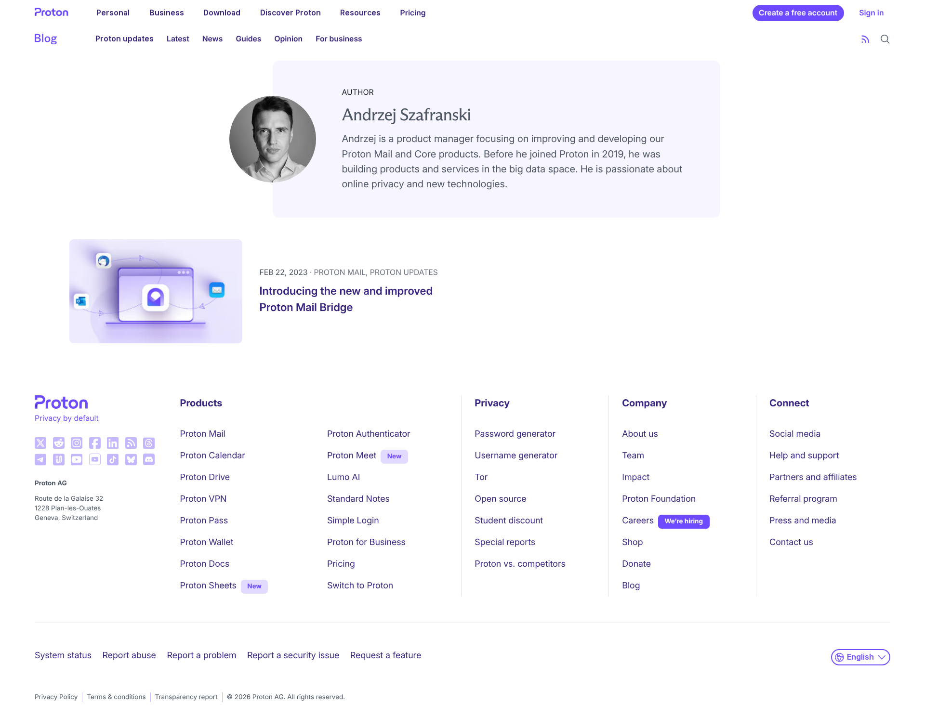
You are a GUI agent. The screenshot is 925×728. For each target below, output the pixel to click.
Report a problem (201, 655)
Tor (481, 477)
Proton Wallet (207, 542)
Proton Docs (205, 564)
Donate (636, 564)
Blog (631, 586)
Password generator (515, 434)
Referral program (803, 499)
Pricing (413, 12)
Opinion (288, 38)
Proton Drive (205, 477)
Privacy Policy (56, 697)
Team (633, 456)
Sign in (871, 12)
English (860, 657)
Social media (794, 434)
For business (339, 38)
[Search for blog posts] (885, 39)
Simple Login (353, 521)
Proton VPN (203, 499)
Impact (635, 477)
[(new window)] (40, 443)
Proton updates (124, 38)
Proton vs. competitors (520, 564)
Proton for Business (366, 542)
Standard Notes (358, 499)
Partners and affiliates (813, 477)
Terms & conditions (116, 697)
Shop (632, 542)
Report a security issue (293, 655)
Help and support (804, 456)
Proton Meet (351, 456)
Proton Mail (202, 434)
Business (166, 12)
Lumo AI (343, 477)
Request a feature (385, 655)
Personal (113, 12)
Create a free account (798, 12)
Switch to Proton (360, 586)
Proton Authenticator (368, 434)
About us (640, 434)
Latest (178, 38)
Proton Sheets (208, 586)
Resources (360, 12)
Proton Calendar (212, 456)
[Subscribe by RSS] (865, 39)
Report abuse (129, 655)
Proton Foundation (659, 499)
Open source (500, 499)
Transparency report (186, 697)
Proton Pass (204, 521)
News (212, 38)
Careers (638, 521)
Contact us (791, 542)
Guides (248, 38)
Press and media (802, 521)
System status (63, 655)
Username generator (516, 456)
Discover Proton (290, 12)
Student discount (509, 521)
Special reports (505, 542)
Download (221, 12)
